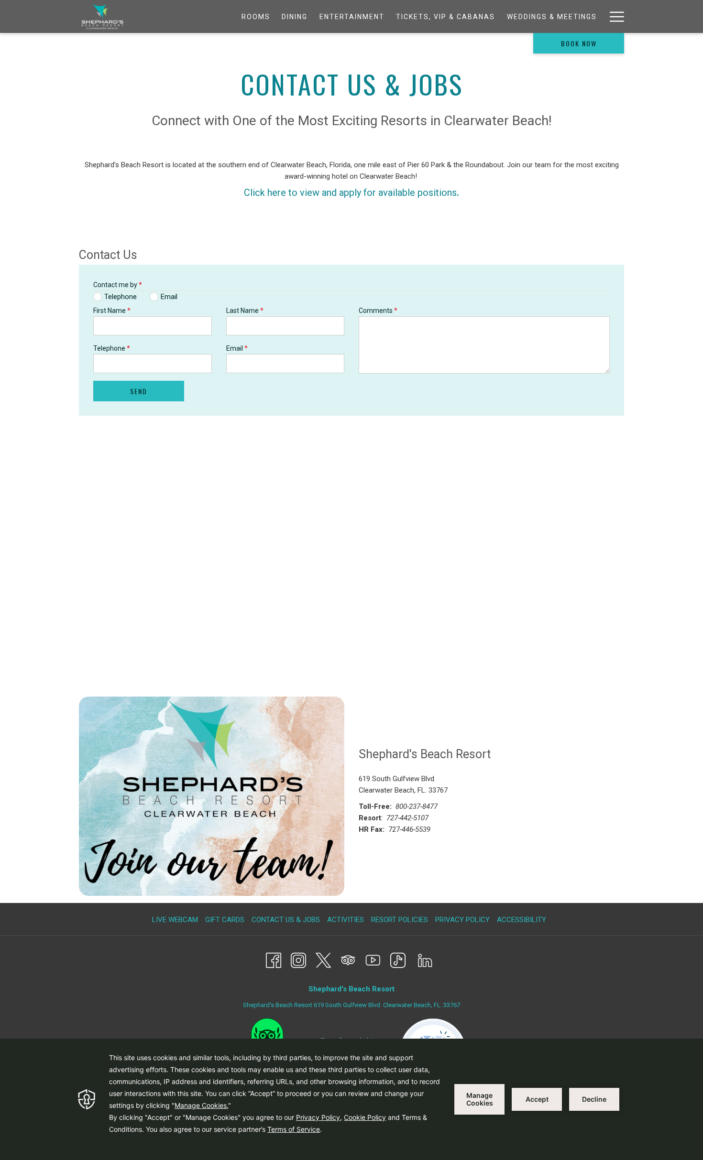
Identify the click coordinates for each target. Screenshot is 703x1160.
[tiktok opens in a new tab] (398, 959)
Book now (579, 43)
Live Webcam (175, 919)
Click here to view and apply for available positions (350, 192)
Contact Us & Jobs (286, 919)
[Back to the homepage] (102, 16)
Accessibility (521, 919)
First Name (112, 310)
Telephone (111, 348)
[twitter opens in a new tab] (323, 959)
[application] (351, 1099)
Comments (378, 310)
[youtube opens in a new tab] (373, 959)
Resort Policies (399, 919)
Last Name (245, 310)
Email (237, 348)
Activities (345, 919)
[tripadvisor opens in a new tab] (348, 959)
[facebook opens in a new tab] (273, 959)
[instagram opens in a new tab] (298, 959)
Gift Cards (226, 919)
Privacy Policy (462, 919)
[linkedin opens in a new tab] (425, 959)
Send (138, 391)
